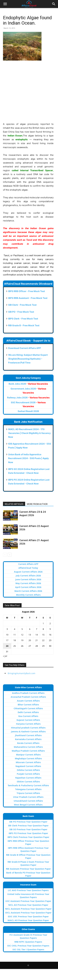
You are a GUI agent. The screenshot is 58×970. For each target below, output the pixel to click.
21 (36, 640)
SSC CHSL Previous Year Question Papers (28, 945)
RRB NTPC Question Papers (28, 941)
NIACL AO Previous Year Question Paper (28, 920)
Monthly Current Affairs (28, 594)
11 (14, 634)
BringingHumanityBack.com (21, 673)
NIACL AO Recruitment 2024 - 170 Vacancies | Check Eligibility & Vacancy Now (29, 433)
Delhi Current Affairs (28, 712)
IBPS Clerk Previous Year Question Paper (28, 837)
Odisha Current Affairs (28, 770)
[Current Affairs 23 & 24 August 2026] (10, 515)
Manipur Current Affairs (28, 754)
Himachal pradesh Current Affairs (28, 727)
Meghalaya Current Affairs (28, 758)
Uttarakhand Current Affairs (28, 800)
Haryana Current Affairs (28, 723)
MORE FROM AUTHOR (37, 504)
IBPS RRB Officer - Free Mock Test (26, 291)
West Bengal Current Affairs (28, 804)
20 (30, 640)
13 (30, 634)
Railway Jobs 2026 (28, 397)
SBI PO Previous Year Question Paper (28, 821)
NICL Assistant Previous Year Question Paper (28, 908)
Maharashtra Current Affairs (28, 746)
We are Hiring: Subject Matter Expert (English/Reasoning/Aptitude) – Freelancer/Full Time (28, 358)
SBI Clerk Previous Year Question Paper (28, 825)
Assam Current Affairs (28, 700)
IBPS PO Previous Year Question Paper (28, 833)
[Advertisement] (29, 93)
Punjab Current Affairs (28, 773)
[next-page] (9, 555)
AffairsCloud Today (28, 567)
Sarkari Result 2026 (28, 411)
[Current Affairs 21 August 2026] (10, 544)
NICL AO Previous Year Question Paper (28, 905)
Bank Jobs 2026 (28, 383)
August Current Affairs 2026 (28, 571)
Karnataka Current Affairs (28, 739)
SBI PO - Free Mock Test (21, 311)
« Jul (5, 656)
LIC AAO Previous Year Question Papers (28, 890)
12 (22, 634)
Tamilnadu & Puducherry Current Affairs (28, 785)
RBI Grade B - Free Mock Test (23, 325)
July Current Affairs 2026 (28, 575)
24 (7, 645)
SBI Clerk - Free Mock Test (22, 304)
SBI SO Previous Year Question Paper (28, 829)
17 (7, 640)
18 (14, 640)
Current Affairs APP (28, 564)
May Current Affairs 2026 (28, 583)
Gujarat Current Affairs (28, 720)
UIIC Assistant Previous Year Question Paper (28, 901)
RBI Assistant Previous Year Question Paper (28, 868)
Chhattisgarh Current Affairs (28, 708)
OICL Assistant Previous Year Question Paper (28, 912)
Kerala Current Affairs (28, 743)
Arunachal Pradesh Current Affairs (28, 696)
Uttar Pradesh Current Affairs (28, 797)
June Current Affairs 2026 (28, 579)
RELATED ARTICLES (14, 504)
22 (43, 640)
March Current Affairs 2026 (28, 591)
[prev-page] (5, 555)
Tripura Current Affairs (28, 793)
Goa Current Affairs (28, 716)
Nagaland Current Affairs (28, 766)
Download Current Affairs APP (24, 348)
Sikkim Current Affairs (28, 781)
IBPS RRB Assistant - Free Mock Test (27, 298)
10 (7, 634)
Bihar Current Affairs (28, 704)
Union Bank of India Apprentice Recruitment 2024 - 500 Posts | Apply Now (28, 458)
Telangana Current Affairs (28, 789)
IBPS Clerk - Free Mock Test (23, 318)
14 (36, 634)
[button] (5, 4)
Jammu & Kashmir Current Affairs (28, 731)
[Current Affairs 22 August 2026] (10, 529)
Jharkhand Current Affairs (28, 735)
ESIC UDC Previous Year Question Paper (28, 916)
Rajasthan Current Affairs (28, 777)
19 (22, 640)
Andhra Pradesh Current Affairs (28, 693)
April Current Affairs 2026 (28, 587)
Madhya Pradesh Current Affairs (28, 750)
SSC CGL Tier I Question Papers (28, 949)
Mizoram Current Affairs (28, 762)
